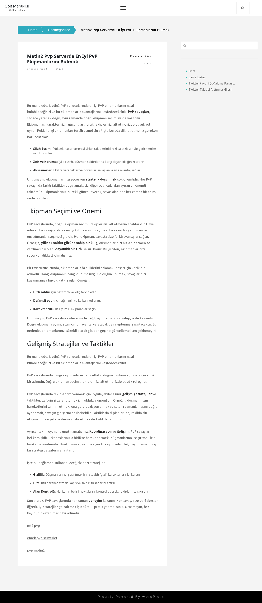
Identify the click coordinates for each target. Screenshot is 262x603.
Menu (256, 8)
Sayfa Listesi (197, 77)
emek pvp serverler (42, 538)
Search (242, 8)
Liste (192, 71)
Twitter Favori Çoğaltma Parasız (212, 83)
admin (147, 63)
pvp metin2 (35, 550)
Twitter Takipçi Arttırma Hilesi (210, 89)
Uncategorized (37, 69)
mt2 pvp (33, 525)
